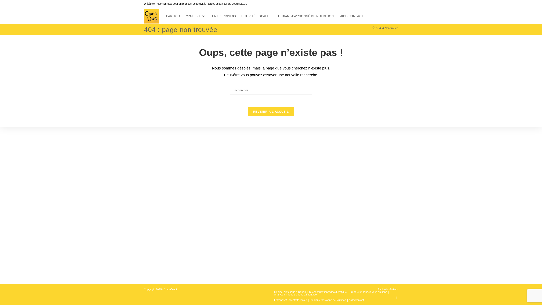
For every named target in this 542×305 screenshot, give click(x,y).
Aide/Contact (356, 300)
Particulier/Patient (388, 289)
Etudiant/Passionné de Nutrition (328, 300)
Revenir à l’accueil (271, 111)
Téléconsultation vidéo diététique (328, 292)
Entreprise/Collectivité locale (290, 300)
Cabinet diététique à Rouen (290, 292)
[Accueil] (373, 28)
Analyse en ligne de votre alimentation (296, 294)
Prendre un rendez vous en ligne (368, 292)
